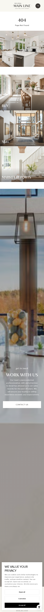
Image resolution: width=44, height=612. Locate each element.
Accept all (22, 605)
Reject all (22, 592)
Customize (22, 599)
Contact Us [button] (22, 405)
